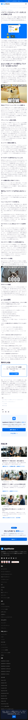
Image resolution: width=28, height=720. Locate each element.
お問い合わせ (3, 611)
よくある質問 (4, 403)
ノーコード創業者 (4, 649)
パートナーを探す (4, 609)
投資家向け (3, 614)
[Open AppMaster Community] (1, 558)
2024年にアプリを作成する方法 (7, 708)
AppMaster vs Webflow (5, 663)
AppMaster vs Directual (5, 668)
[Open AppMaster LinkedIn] (11, 558)
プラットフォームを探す (5, 652)
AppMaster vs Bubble (5, 666)
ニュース (2, 639)
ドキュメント (3, 628)
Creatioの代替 (4, 688)
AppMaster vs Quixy (5, 673)
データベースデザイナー (5, 571)
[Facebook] (6, 412)
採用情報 (2, 604)
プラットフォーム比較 (5, 597)
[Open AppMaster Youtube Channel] (13, 558)
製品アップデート (4, 592)
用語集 (2, 655)
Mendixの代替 (4, 695)
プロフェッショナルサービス (6, 617)
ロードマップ (3, 644)
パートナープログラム (5, 606)
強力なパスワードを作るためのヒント (8, 401)
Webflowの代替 (4, 698)
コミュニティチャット (5, 625)
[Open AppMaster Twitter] (9, 558)
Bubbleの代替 (3, 682)
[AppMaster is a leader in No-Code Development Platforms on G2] (2, 562)
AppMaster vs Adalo (5, 660)
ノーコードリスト (4, 647)
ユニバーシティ (4, 634)
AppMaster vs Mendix (5, 671)
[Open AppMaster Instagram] (16, 558)
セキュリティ (3, 595)
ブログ (2, 636)
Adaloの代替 (3, 701)
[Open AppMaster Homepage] (14, 549)
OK (14, 716)
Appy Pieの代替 (4, 690)
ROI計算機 (3, 642)
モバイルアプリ (4, 569)
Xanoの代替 (3, 680)
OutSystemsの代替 (5, 693)
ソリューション (4, 582)
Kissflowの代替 (4, 685)
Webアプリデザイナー (5, 576)
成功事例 (2, 587)
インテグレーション (5, 579)
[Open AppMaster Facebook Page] (6, 558)
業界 (2, 584)
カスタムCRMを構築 (5, 706)
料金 (2, 589)
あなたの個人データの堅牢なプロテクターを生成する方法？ (12, 399)
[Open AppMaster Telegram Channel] (4, 558)
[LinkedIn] (8, 412)
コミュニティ (3, 622)
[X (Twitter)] (3, 412)
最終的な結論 (4, 405)
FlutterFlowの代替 (4, 703)
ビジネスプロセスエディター (6, 574)
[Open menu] (26, 4)
